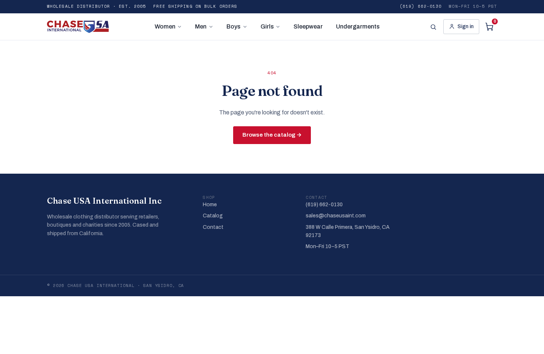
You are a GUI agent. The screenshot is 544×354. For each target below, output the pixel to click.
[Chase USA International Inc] (78, 26)
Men (200, 26)
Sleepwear (308, 26)
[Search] (433, 26)
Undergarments (358, 26)
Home (210, 204)
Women (165, 26)
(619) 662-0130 (420, 6)
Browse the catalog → (272, 135)
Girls (267, 26)
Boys (233, 26)
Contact (213, 227)
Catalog (213, 215)
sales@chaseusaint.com (336, 215)
